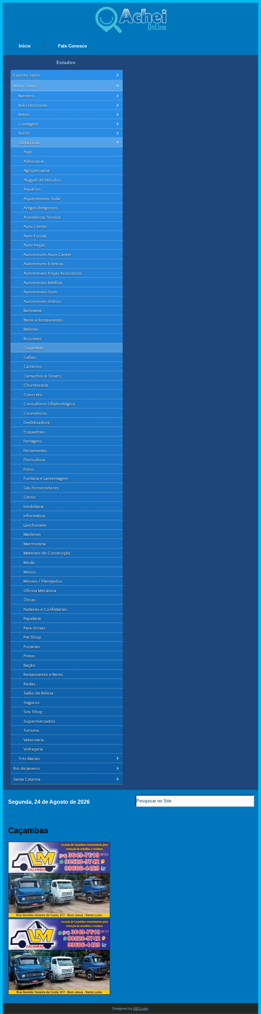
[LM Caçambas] (59, 916)
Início (25, 45)
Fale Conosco (72, 45)
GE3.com (140, 1008)
